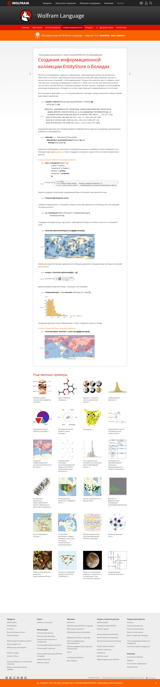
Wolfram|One (12, 622)
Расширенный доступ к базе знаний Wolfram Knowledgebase (70, 54)
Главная (25, 27)
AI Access (10, 629)
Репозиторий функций (46, 636)
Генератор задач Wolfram (106, 626)
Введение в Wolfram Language (78, 637)
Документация (106, 27)
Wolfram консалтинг (45, 622)
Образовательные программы (78, 632)
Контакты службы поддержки (138, 646)
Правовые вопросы (109, 677)
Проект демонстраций (105, 646)
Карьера (130, 660)
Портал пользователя (135, 629)
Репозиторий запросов (46, 648)
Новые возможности (72, 27)
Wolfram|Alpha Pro (14, 644)
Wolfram (97, 677)
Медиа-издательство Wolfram (108, 659)
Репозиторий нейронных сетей (49, 645)
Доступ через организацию (137, 635)
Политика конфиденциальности (131, 677)
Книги (69, 652)
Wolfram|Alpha (102, 622)
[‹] (30, 58)
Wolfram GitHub (43, 662)
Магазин (130, 622)
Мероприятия (132, 667)
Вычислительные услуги (16, 632)
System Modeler (13, 635)
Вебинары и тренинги (75, 629)
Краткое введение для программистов (75, 642)
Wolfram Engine (13, 653)
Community (121, 27)
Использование (53, 27)
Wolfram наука (102, 656)
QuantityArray (43, 266)
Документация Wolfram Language (80, 626)
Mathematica (12, 626)
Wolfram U (71, 622)
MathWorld (101, 653)
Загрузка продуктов (135, 626)
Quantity (58, 152)
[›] (130, 58)
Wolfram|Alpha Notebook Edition (19, 641)
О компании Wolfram (135, 657)
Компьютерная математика (107, 634)
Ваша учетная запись (135, 632)
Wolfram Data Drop (104, 649)
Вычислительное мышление (107, 637)
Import (63, 93)
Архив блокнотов (43, 659)
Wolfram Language (59, 15)
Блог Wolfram (72, 661)
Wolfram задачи (103, 629)
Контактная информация (136, 663)
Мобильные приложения (16, 647)
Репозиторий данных (45, 633)
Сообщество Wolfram (75, 657)
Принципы (37, 27)
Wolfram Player (12, 656)
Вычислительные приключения (109, 641)
